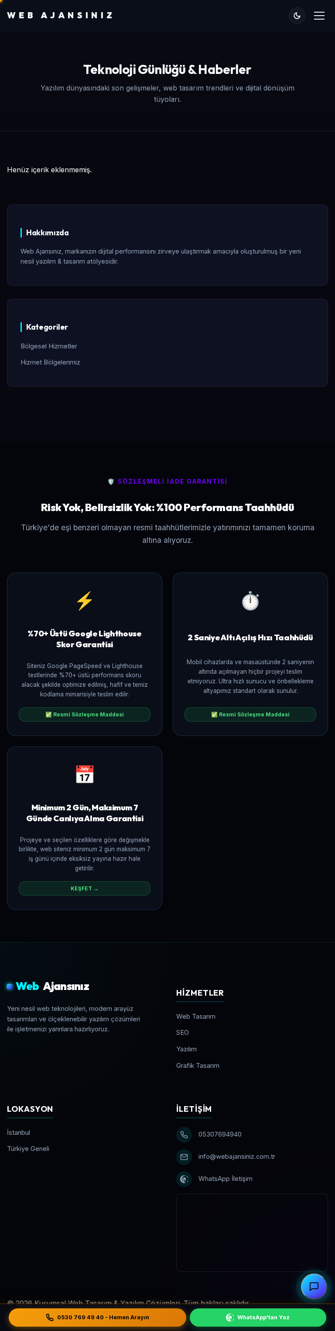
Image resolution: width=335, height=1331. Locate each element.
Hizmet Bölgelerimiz (50, 362)
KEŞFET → (85, 888)
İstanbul (18, 1133)
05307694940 (220, 1134)
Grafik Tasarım (197, 1066)
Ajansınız (52, 986)
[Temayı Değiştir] (297, 15)
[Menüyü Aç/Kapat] (319, 15)
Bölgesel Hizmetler (49, 346)
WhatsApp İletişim (225, 1179)
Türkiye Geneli (28, 1149)
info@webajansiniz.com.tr (236, 1156)
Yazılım (186, 1049)
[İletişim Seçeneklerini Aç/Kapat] (314, 1287)
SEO (182, 1033)
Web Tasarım (195, 1016)
